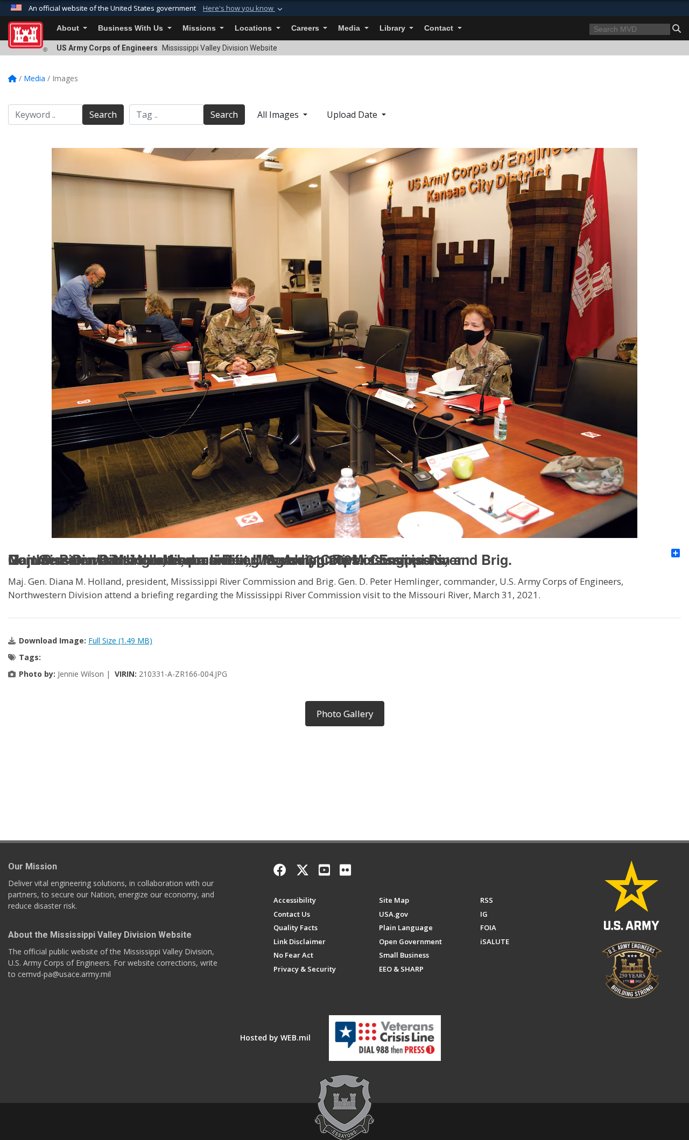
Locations (254, 28)
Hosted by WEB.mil (275, 1037)
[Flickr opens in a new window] (345, 870)
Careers (306, 28)
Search (103, 115)
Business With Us (131, 28)
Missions (200, 28)
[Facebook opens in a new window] (279, 870)
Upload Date (353, 115)
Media (350, 28)
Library (393, 28)
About (69, 28)
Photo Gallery (345, 713)
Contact (439, 28)
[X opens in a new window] (302, 870)
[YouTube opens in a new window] (324, 870)
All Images (279, 115)
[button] (244, 8)
